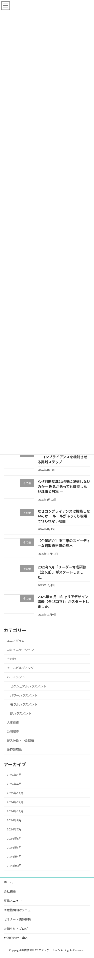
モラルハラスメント (23, 704)
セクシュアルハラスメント (28, 686)
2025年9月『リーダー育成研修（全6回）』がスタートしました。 (62, 572)
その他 (11, 659)
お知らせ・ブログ (16, 929)
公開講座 (13, 732)
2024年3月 (14, 866)
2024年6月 (14, 838)
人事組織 (13, 722)
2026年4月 (14, 784)
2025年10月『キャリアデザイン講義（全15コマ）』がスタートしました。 (63, 602)
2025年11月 (15, 793)
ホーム (8, 882)
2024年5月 (14, 848)
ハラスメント (16, 677)
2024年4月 (14, 857)
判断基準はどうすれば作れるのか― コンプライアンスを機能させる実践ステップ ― (64, 457)
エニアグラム (16, 641)
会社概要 (10, 891)
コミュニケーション (20, 650)
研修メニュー (13, 901)
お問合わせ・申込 (16, 938)
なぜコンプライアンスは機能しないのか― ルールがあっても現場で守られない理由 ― (64, 516)
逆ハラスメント (20, 713)
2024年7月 (14, 829)
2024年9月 (14, 820)
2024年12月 (15, 802)
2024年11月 (15, 811)
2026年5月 (14, 775)
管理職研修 (14, 750)
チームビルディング (20, 668)
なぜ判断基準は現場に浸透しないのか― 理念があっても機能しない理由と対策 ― (64, 486)
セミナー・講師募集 (17, 919)
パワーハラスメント (23, 695)
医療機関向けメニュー (19, 910)
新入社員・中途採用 (20, 741)
